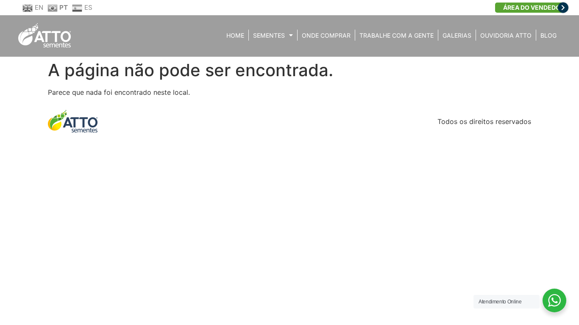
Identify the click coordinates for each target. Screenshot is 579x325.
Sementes (269, 35)
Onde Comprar (326, 35)
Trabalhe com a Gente (396, 35)
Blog (548, 35)
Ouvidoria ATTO (506, 35)
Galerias (457, 35)
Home (235, 35)
